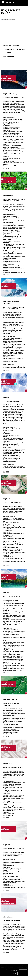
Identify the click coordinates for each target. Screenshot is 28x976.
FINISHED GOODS (8, 57)
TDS (4, 168)
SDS (7, 168)
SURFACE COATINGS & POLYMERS (14, 49)
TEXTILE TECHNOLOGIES (11, 45)
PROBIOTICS (7, 53)
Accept (14, 973)
